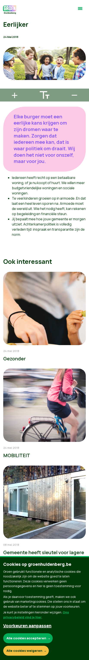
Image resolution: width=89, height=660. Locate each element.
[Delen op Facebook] (6, 62)
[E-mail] (6, 86)
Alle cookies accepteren (26, 638)
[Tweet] (6, 74)
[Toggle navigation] (80, 10)
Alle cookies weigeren (24, 650)
